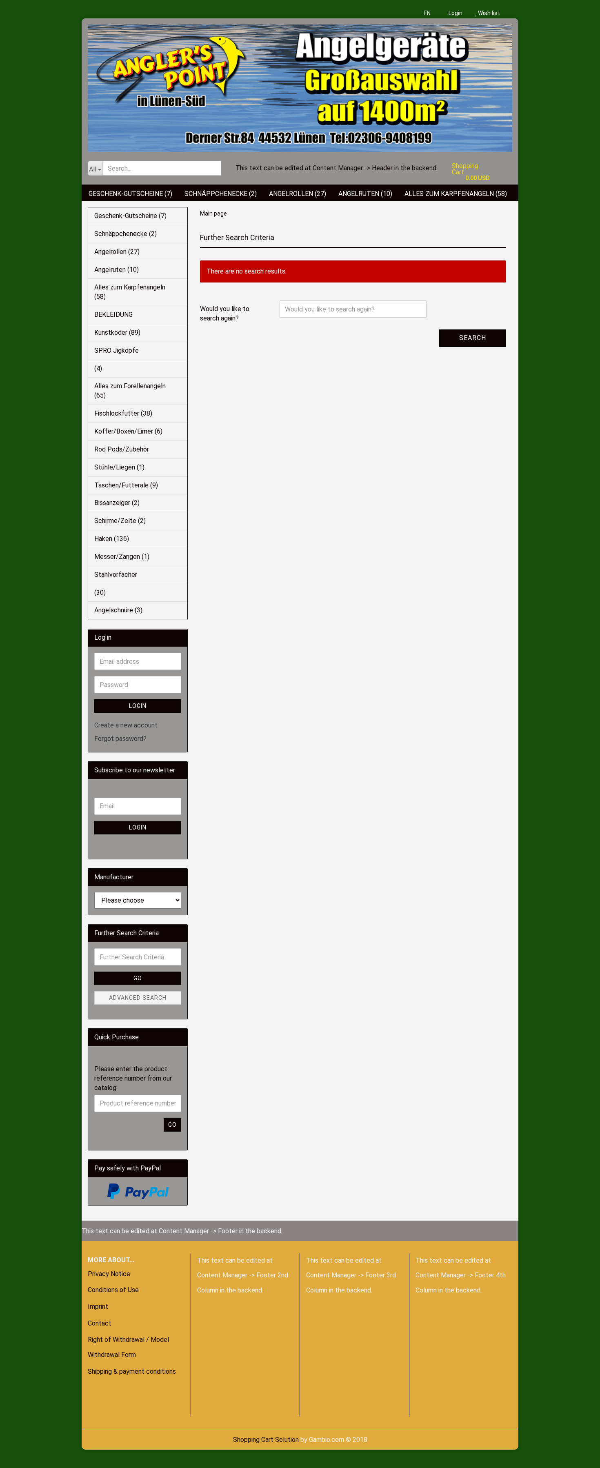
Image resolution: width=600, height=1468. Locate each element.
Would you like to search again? (224, 313)
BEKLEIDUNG (113, 314)
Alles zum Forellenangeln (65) (130, 390)
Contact (99, 1323)
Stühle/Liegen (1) (119, 467)
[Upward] (22, 1456)
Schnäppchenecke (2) (220, 194)
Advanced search (138, 997)
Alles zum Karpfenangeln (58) (455, 194)
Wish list (488, 13)
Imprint (98, 1306)
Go (137, 978)
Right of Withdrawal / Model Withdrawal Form (128, 1347)
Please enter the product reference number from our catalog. (133, 1078)
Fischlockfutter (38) (123, 413)
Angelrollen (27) (297, 194)
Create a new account (126, 725)
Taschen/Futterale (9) (126, 485)
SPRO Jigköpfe (116, 350)
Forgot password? (120, 739)
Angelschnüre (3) (118, 610)
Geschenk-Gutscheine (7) (130, 194)
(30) (100, 592)
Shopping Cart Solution (266, 1440)
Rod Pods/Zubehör (121, 449)
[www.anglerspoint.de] (300, 85)
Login (454, 13)
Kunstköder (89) (117, 332)
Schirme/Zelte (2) (120, 521)
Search (472, 338)
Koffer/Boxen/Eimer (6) (128, 431)
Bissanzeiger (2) (117, 503)
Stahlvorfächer (115, 574)
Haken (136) (111, 539)
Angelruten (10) (365, 194)
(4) (98, 368)
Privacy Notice (109, 1274)
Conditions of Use (113, 1290)
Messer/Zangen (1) (121, 557)
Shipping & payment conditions (132, 1371)
